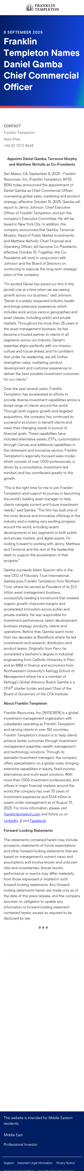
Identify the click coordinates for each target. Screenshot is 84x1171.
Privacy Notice (65, 1163)
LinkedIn (11, 820)
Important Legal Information (35, 1163)
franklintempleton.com (22, 814)
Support (9, 1163)
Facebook (38, 820)
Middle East (13, 1135)
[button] (42, 1144)
